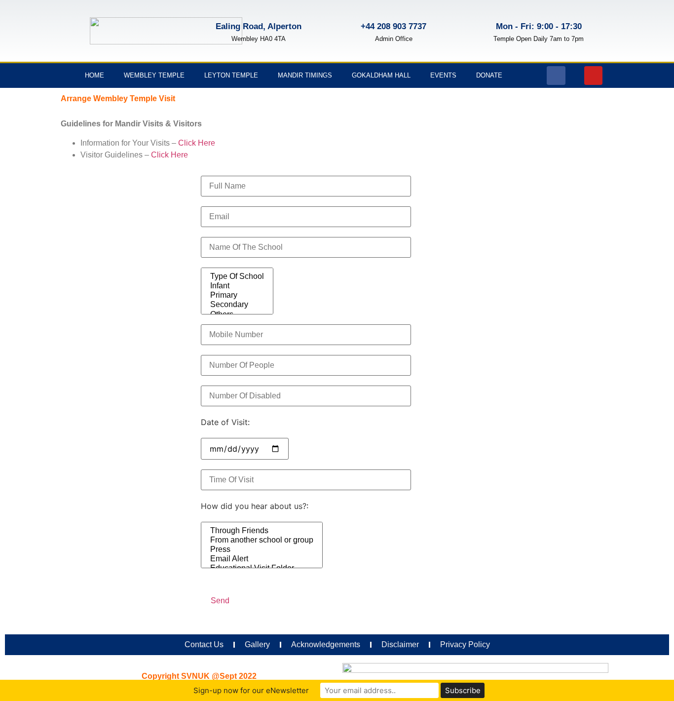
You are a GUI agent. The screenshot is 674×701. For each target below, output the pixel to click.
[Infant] (237, 286)
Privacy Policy (465, 644)
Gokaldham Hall (381, 75)
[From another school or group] (261, 540)
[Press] (261, 549)
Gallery (257, 644)
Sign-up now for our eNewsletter (251, 690)
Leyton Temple (231, 75)
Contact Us (204, 644)
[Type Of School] (237, 276)
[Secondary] (237, 305)
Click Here (196, 143)
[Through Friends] (261, 531)
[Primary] (237, 295)
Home (94, 75)
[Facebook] (556, 75)
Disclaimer (400, 644)
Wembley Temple (154, 75)
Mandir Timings (305, 75)
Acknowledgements (325, 644)
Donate (489, 75)
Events (443, 75)
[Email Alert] (261, 559)
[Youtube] (593, 75)
